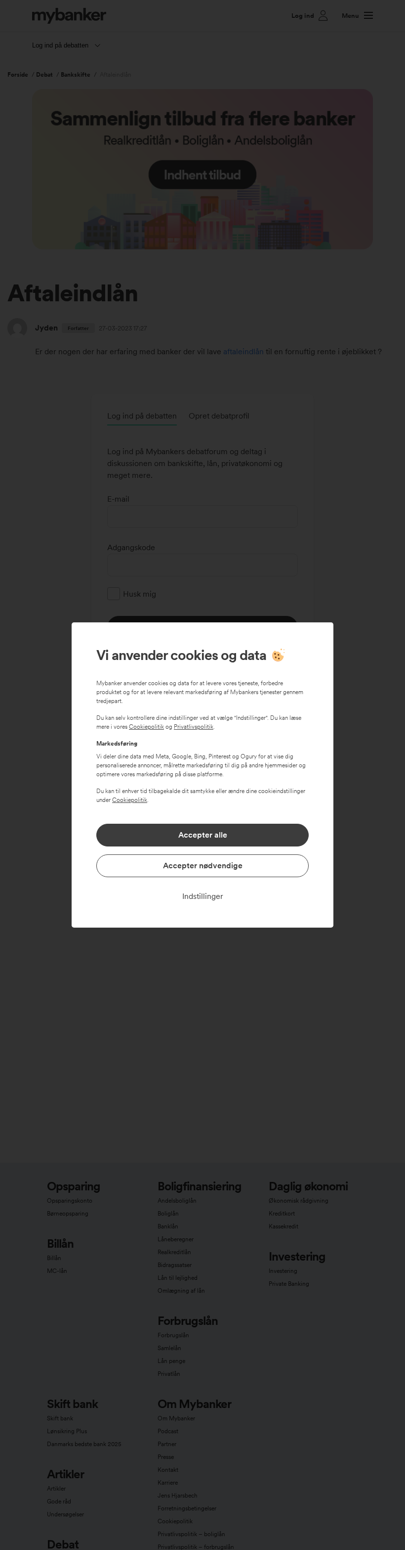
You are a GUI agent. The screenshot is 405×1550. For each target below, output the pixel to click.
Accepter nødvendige (203, 865)
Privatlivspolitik (193, 726)
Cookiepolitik (146, 726)
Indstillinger (202, 896)
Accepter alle (202, 835)
